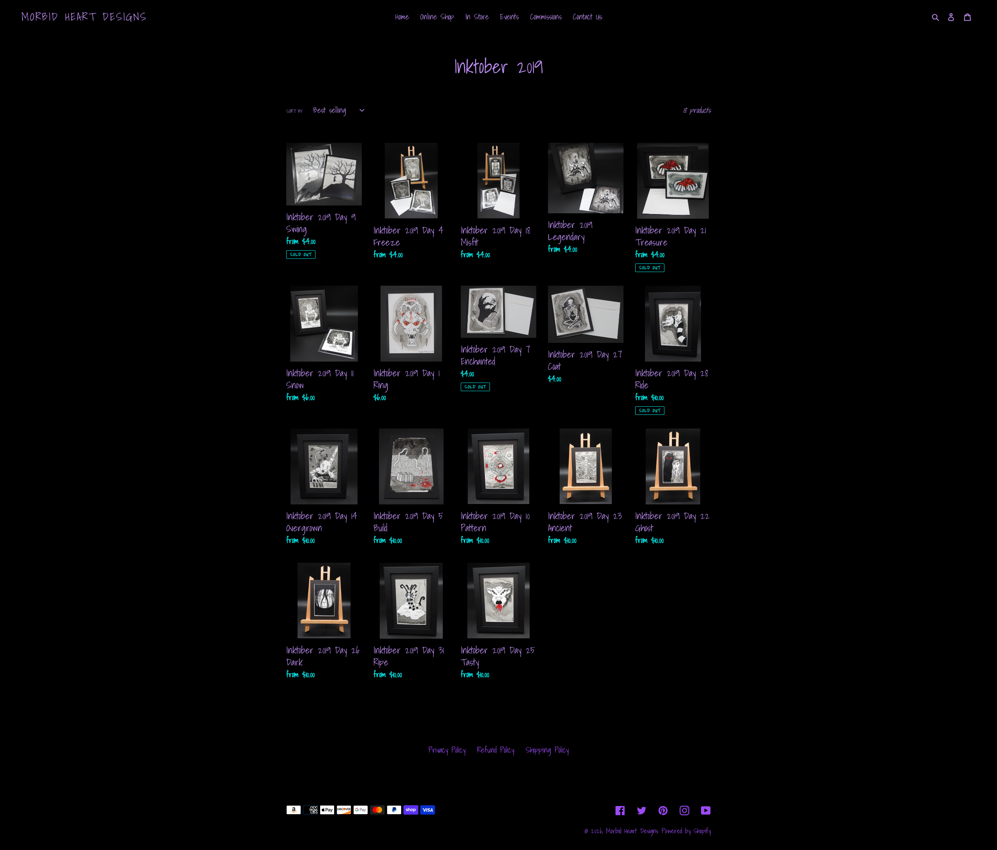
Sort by (294, 111)
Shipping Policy (547, 750)
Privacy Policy (446, 750)
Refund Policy (495, 750)
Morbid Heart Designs (84, 16)
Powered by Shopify (686, 830)
